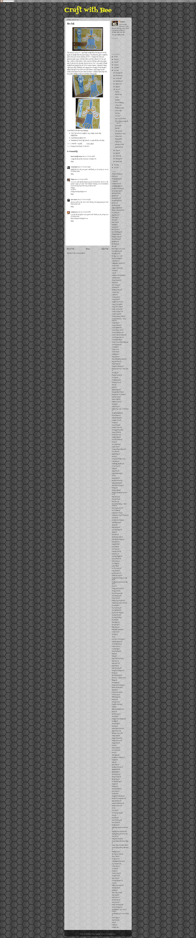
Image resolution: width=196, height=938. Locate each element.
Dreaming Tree (115, 382)
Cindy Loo (114, 292)
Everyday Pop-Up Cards (118, 394)
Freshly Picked (115, 437)
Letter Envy (115, 554)
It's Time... (117, 113)
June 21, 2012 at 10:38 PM (81, 179)
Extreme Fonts (115, 397)
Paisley (113, 656)
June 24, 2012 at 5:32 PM (84, 212)
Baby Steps (114, 217)
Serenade (114, 726)
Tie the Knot (86, 146)
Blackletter (114, 241)
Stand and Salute (116, 789)
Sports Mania (115, 774)
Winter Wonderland (117, 905)
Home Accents (115, 499)
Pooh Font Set (115, 695)
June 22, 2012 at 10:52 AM (84, 199)
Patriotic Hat (118, 94)
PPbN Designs (115, 697)
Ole (112, 637)
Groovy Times (115, 466)
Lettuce (117, 97)
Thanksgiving (115, 852)
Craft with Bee (88, 10)
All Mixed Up (115, 193)
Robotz (113, 711)
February (118, 159)
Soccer (113, 752)
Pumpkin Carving (116, 704)
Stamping (114, 786)
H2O (113, 476)
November (118, 76)
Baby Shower (115, 215)
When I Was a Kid (116, 893)
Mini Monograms (116, 593)
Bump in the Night (116, 258)
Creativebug (115, 323)
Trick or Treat (115, 873)
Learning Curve (116, 551)
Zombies (114, 925)
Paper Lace (114, 661)
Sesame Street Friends (117, 728)
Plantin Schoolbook (116, 687)
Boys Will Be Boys (116, 251)
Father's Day (115, 406)
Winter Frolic (115, 900)
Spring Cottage (115, 777)
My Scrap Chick (116, 617)
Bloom (113, 246)
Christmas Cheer (116, 290)
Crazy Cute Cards (116, 307)
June (117, 89)
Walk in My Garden (117, 885)
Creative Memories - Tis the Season (119, 319)
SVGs (113, 815)
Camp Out (114, 266)
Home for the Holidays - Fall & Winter (119, 504)
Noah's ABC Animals (117, 629)
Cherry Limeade (116, 280)
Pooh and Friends (116, 692)
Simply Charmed (116, 738)
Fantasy (114, 404)
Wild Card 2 (115, 897)
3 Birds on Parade (116, 174)
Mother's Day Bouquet (117, 601)
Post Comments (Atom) (79, 253)
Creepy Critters (116, 325)
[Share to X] (90, 143)
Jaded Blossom (115, 522)
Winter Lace (115, 902)
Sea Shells (114, 721)
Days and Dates (116, 361)
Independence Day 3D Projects (119, 515)
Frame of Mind (115, 432)
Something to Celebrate (117, 757)
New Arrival (115, 625)
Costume (114, 295)
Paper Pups (114, 666)
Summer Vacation (116, 806)
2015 (115, 62)
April (117, 153)
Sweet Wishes (118, 126)
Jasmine (114, 525)
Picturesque (115, 683)
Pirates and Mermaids (117, 685)
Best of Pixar (115, 229)
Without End (118, 136)
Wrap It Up (114, 920)
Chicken (117, 92)
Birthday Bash (115, 234)
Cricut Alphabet (116, 328)
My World (114, 620)
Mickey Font (115, 591)
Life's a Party (115, 561)
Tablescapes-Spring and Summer (120, 827)
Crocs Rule (114, 347)
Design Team (115, 364)
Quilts (113, 707)
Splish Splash (115, 772)
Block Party (115, 244)
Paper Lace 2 (115, 663)
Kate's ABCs (115, 542)
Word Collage (115, 918)
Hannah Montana (116, 480)
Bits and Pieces (115, 239)
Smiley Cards (115, 748)
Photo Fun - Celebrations (118, 678)
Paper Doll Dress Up (117, 658)
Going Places (115, 461)
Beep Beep (114, 227)
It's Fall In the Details (117, 520)
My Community (116, 608)
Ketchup (117, 100)
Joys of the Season (116, 530)
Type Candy (115, 878)
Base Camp (114, 222)
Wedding (114, 890)
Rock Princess (115, 714)
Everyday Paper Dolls (117, 392)
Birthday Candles (119, 108)
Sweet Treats (115, 822)
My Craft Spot (115, 610)
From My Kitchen (116, 439)
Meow (113, 586)
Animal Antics (115, 198)
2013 (115, 68)
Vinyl (113, 883)
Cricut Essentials (116, 340)
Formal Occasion (116, 427)
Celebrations (115, 278)
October (118, 78)
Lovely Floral (115, 571)
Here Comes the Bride (120, 119)
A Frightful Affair (116, 186)
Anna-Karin (74, 199)
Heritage (114, 488)
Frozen (113, 442)
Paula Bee (123, 22)
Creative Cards (116, 314)
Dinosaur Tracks (116, 375)
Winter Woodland (116, 907)
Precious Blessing (119, 102)
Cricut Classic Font (117, 330)
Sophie (113, 762)
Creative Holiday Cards (118, 316)
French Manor (115, 435)
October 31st (115, 632)
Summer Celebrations (117, 803)
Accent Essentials (116, 191)
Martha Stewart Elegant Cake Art (119, 579)
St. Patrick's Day (116, 781)
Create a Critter (116, 309)
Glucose (113, 456)
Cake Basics (115, 261)
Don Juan (114, 377)
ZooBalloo (114, 927)
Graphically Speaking (117, 464)
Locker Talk (115, 566)
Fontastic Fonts (116, 420)
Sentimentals (115, 724)
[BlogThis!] (88, 143)
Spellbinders (115, 769)
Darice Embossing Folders (118, 359)
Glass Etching (115, 454)
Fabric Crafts (115, 399)
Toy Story (114, 868)
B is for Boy (115, 213)
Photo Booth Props (116, 675)
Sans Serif (114, 716)
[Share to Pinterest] (93, 143)
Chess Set (114, 282)
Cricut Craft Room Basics (118, 335)
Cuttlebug (114, 354)
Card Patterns (75, 138)
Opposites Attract (116, 642)
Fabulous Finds (115, 402)
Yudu (113, 922)
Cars (113, 273)
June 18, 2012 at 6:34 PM (89, 156)
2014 (115, 65)
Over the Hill (115, 649)
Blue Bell (117, 128)
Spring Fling (115, 779)
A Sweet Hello (118, 111)
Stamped (114, 784)
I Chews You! (118, 105)
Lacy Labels (115, 547)
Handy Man (115, 478)
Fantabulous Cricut (76, 140)
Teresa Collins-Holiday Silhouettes (120, 847)
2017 (115, 57)
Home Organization (117, 508)
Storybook (114, 793)
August (117, 84)
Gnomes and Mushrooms (118, 459)
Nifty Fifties (115, 627)
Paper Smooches (115, 668)
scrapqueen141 (74, 212)
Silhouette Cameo (116, 733)
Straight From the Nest (117, 796)
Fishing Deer (118, 142)
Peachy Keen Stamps (117, 670)
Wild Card (114, 895)
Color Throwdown (76, 133)
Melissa (73, 179)
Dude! (113, 385)
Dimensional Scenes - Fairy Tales (120, 369)
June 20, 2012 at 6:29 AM (84, 167)
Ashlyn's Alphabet (116, 208)
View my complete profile (118, 35)
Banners (114, 220)
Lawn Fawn (115, 549)
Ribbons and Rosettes (117, 709)
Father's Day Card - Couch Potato (120, 409)
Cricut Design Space (117, 337)
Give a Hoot (114, 452)
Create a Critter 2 (116, 311)
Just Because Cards (116, 537)
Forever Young (115, 425)
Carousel (114, 270)
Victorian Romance (116, 880)
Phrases (113, 680)
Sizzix (113, 745)
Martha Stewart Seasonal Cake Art (120, 583)
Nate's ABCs (115, 622)
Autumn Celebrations (117, 210)
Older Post (104, 249)
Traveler (114, 871)
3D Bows (114, 176)
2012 (115, 70)
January (118, 161)
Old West (114, 634)
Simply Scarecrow (116, 740)
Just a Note (114, 534)
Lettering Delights (116, 556)
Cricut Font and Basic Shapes (119, 342)
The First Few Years (117, 854)
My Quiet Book (115, 615)
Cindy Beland (74, 167)
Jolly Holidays (115, 527)
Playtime (114, 690)
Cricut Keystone (116, 345)
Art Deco (114, 203)
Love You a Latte (116, 568)
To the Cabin (115, 866)
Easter (113, 387)
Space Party (115, 765)
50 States (114, 181)
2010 (115, 168)
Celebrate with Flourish (118, 275)
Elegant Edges (115, 390)
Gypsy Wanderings (116, 473)
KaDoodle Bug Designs (117, 539)
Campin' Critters (116, 268)
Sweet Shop (114, 818)
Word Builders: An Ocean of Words (120, 914)
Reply (72, 161)
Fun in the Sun (115, 444)
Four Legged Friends (117, 430)
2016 (115, 59)
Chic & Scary (115, 285)
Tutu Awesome (118, 131)
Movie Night (115, 605)
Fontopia (114, 423)
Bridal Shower (115, 254)
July (117, 87)
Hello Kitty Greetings (117, 485)
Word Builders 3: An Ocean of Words (119, 910)
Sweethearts (115, 825)
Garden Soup (115, 447)
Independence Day (116, 513)
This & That (115, 856)
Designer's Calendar (117, 366)
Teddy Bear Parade (116, 839)
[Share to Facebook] (91, 143)
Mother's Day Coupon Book (118, 603)
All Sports (114, 196)
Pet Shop (114, 673)
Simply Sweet (115, 743)
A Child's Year (115, 184)
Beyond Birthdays (116, 232)
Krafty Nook (115, 544)
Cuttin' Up (114, 352)
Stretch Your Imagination (118, 798)
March (117, 156)
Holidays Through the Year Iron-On (120, 493)
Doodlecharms (115, 380)
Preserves (114, 699)
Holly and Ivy (115, 497)
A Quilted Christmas (117, 188)
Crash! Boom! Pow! (116, 302)
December (118, 73)
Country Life (115, 297)
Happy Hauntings (116, 483)
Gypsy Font (114, 471)
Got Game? (117, 116)
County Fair (115, 299)
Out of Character (116, 644)
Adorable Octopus (119, 144)
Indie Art (114, 518)
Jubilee (113, 532)
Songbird (114, 760)
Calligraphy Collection (117, 263)
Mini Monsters (116, 596)
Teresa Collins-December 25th (119, 845)
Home (88, 249)
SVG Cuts (114, 810)
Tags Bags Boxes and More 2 (119, 834)
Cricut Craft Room (117, 332)
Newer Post (70, 249)
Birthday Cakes (116, 237)
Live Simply (115, 563)
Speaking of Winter (116, 767)
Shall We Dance (115, 731)
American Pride (119, 147)
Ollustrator (103, 934)
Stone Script (115, 791)
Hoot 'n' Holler (115, 510)
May (117, 150)
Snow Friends (115, 750)
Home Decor (115, 501)
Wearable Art (115, 888)
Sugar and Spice (116, 801)
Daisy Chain (115, 357)
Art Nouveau (115, 205)
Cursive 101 (114, 349)
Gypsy (113, 468)
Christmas (114, 287)
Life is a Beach (115, 559)
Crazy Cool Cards (116, 304)
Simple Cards (115, 736)
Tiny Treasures (115, 864)
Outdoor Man (115, 646)
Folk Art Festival (116, 418)
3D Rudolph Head (116, 179)
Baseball (114, 225)
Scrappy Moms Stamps (76, 146)
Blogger (114, 934)
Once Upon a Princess (117, 639)
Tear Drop (114, 836)
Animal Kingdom (116, 200)
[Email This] (87, 143)
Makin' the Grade (116, 575)
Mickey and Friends (117, 588)
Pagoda (113, 654)
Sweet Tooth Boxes (116, 820)
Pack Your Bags (115, 651)
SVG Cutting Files (116, 813)
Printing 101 (115, 702)
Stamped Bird (118, 139)
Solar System (115, 755)
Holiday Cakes (115, 490)
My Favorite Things (117, 613)
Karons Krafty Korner (76, 156)
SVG (113, 808)
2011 (115, 165)
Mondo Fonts (115, 598)
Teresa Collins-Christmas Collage (120, 841)
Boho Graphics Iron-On (117, 249)
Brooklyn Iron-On (116, 256)
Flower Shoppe (115, 415)
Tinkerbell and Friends (117, 861)
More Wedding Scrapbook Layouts (121, 122)
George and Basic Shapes (118, 449)
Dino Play (114, 373)
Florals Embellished (116, 413)
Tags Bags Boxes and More (118, 831)
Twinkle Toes (115, 876)
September (118, 81)
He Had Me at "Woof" (120, 134)
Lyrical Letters (115, 573)
